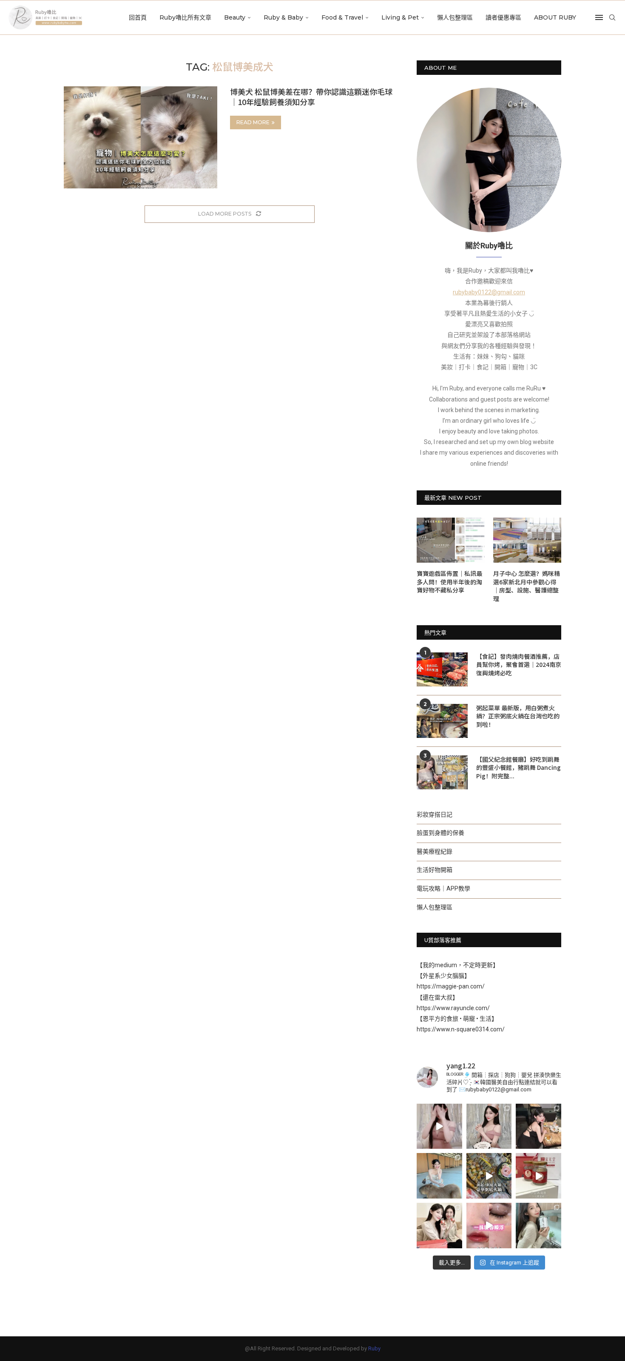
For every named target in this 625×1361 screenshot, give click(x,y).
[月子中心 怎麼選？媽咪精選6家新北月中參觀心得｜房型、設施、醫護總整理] (527, 540)
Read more (253, 122)
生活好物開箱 (434, 869)
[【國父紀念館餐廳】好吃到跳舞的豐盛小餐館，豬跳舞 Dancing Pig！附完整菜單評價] (442, 772)
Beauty (234, 17)
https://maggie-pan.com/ (451, 986)
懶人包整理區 (455, 17)
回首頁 (138, 17)
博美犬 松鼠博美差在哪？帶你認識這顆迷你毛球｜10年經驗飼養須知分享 (311, 96)
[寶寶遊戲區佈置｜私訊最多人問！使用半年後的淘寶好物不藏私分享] (451, 540)
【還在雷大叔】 (437, 997)
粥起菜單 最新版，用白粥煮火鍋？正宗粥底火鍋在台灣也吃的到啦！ (518, 716)
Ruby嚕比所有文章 (185, 17)
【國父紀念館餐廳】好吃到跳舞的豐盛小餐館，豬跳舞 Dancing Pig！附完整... (518, 767)
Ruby (374, 1348)
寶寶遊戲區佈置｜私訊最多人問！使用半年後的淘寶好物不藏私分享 (449, 581)
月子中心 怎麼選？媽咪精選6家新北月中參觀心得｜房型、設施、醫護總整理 (526, 586)
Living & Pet (400, 17)
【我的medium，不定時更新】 (458, 965)
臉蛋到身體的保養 (440, 832)
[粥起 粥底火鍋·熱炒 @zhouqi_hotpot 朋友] (489, 1176)
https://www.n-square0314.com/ (461, 1029)
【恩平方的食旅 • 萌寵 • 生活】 (457, 1018)
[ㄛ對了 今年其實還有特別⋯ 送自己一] (439, 1126)
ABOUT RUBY (555, 17)
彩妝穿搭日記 (434, 814)
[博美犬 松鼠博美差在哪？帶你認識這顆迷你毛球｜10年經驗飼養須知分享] (140, 137)
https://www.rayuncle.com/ (453, 1008)
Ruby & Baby (283, 17)
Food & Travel (342, 17)
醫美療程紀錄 (434, 851)
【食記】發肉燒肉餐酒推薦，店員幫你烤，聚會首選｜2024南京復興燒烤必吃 (518, 664)
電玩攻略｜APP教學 (443, 888)
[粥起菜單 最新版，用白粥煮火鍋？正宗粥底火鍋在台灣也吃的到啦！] (442, 721)
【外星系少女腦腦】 (443, 975)
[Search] (612, 17)
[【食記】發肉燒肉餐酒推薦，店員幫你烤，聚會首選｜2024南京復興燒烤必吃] (442, 669)
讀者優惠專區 (503, 17)
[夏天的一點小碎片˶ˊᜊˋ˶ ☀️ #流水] (439, 1176)
